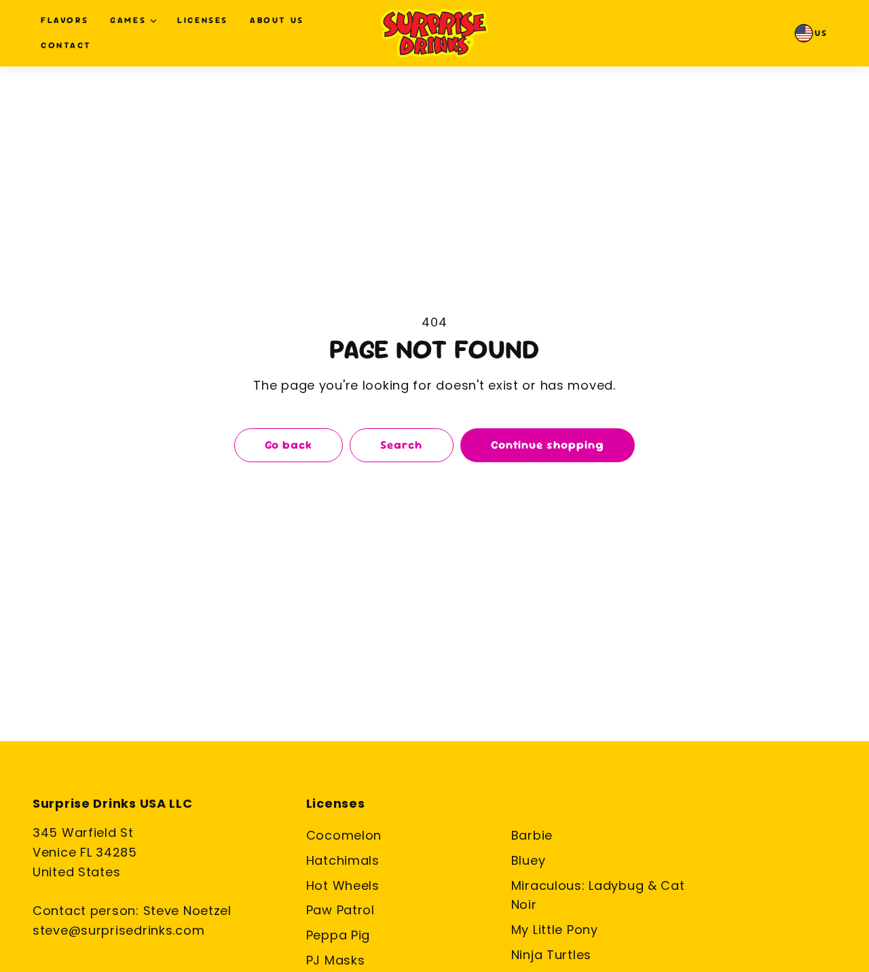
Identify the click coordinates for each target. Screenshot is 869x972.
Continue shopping (547, 444)
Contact (66, 45)
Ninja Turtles (551, 954)
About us (277, 20)
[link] (812, 33)
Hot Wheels (343, 885)
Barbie (532, 835)
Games (128, 20)
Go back (288, 444)
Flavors (64, 20)
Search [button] (401, 444)
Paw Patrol (340, 909)
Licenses (202, 20)
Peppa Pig (338, 935)
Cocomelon (344, 835)
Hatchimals (343, 860)
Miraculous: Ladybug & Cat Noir (598, 895)
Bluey (528, 860)
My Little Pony (554, 929)
